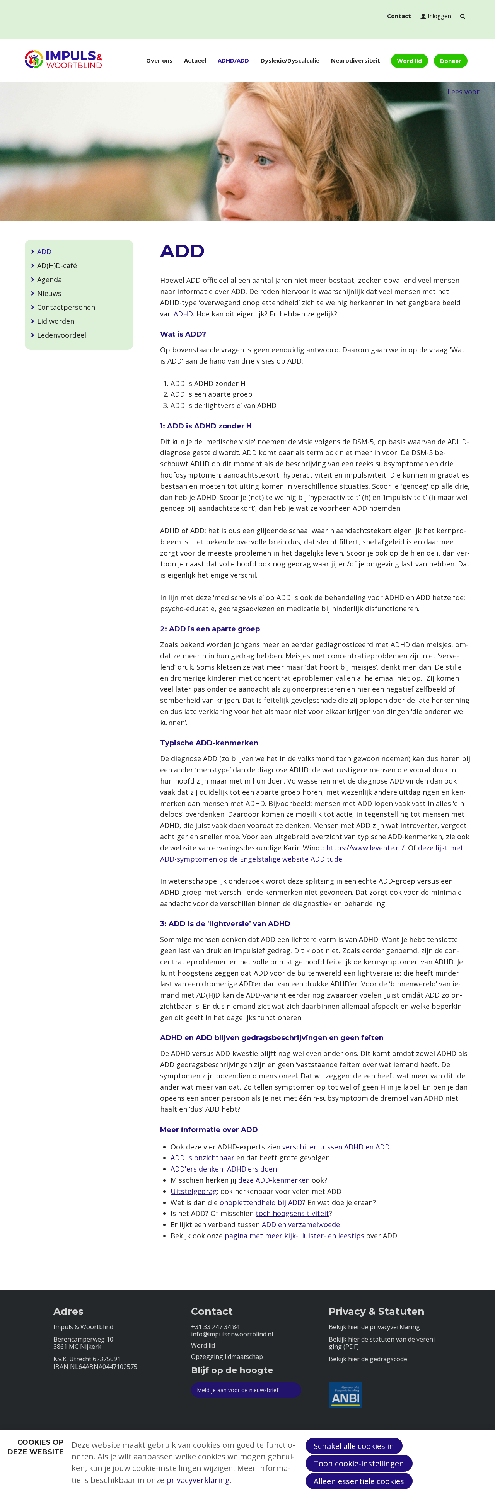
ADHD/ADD (233, 60)
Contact (399, 16)
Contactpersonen (66, 307)
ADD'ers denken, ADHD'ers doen (224, 1168)
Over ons (159, 60)
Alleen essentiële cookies (359, 1481)
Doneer (450, 61)
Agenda (49, 279)
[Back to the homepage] (63, 60)
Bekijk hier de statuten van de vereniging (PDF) (383, 1343)
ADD (44, 251)
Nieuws (49, 293)
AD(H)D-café (57, 265)
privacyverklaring (198, 1479)
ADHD (183, 313)
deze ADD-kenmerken (274, 1180)
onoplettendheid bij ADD (261, 1202)
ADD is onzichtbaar (202, 1157)
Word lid (409, 61)
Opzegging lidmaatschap (227, 1356)
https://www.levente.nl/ (365, 847)
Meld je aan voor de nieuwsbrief (237, 1390)
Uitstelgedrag (194, 1191)
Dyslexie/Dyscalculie (290, 60)
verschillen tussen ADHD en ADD (336, 1146)
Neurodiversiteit (355, 60)
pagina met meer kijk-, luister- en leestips (294, 1235)
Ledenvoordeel (61, 335)
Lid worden (55, 321)
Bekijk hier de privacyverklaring (374, 1327)
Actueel (195, 60)
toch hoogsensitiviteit (292, 1213)
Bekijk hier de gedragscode (368, 1359)
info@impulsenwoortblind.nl (232, 1334)
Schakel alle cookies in (354, 1445)
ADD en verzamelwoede (301, 1224)
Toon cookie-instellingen (359, 1463)
